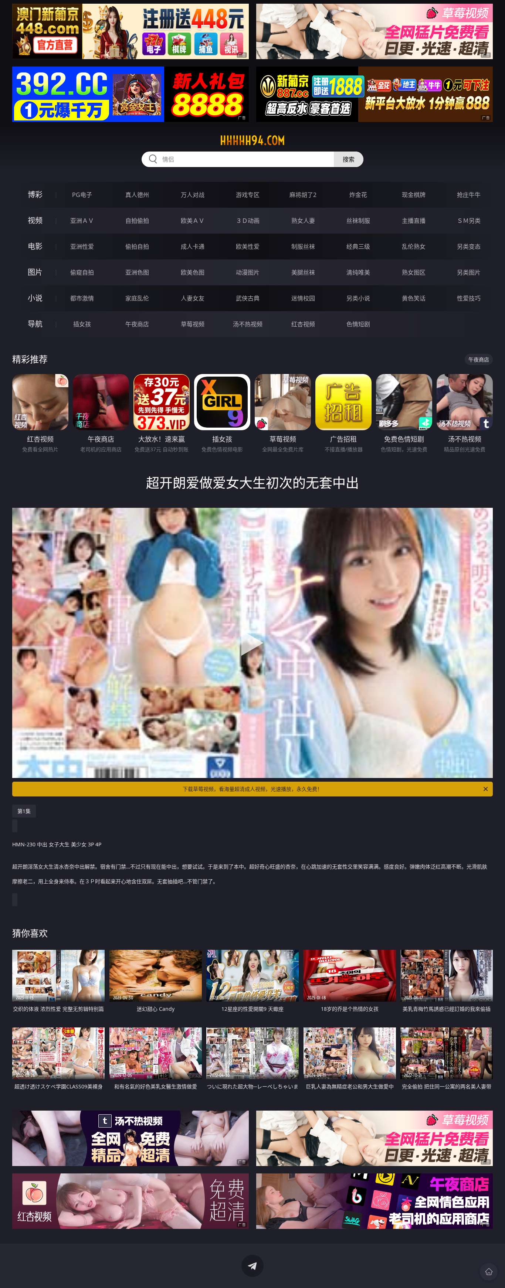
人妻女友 (192, 298)
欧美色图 (192, 272)
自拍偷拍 (137, 221)
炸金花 (358, 195)
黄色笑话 (414, 298)
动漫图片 (248, 272)
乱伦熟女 (414, 246)
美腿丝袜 (303, 272)
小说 (35, 298)
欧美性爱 (248, 246)
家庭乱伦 (137, 298)
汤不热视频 (247, 324)
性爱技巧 (469, 298)
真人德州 (137, 195)
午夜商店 (137, 324)
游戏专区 (248, 195)
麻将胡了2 (302, 195)
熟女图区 (414, 272)
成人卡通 (192, 246)
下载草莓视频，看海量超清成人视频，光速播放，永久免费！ (252, 788)
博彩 (35, 195)
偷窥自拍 (82, 272)
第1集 (24, 811)
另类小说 (358, 298)
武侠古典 (248, 298)
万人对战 (192, 195)
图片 (35, 272)
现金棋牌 (414, 195)
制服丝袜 (303, 246)
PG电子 (82, 195)
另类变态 (469, 246)
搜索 (349, 159)
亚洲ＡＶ (82, 221)
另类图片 (469, 272)
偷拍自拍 (137, 246)
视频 (35, 220)
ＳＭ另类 (469, 221)
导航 (35, 324)
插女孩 (82, 324)
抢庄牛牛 (469, 195)
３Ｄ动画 (248, 221)
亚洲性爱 (82, 246)
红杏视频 (303, 324)
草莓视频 (192, 324)
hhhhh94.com (252, 140)
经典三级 (358, 246)
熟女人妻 (303, 221)
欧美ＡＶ (192, 221)
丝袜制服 (358, 221)
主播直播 (414, 221)
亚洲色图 (137, 272)
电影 (35, 246)
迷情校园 (303, 298)
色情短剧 (358, 324)
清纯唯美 (358, 272)
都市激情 (82, 298)
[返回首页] (489, 1272)
